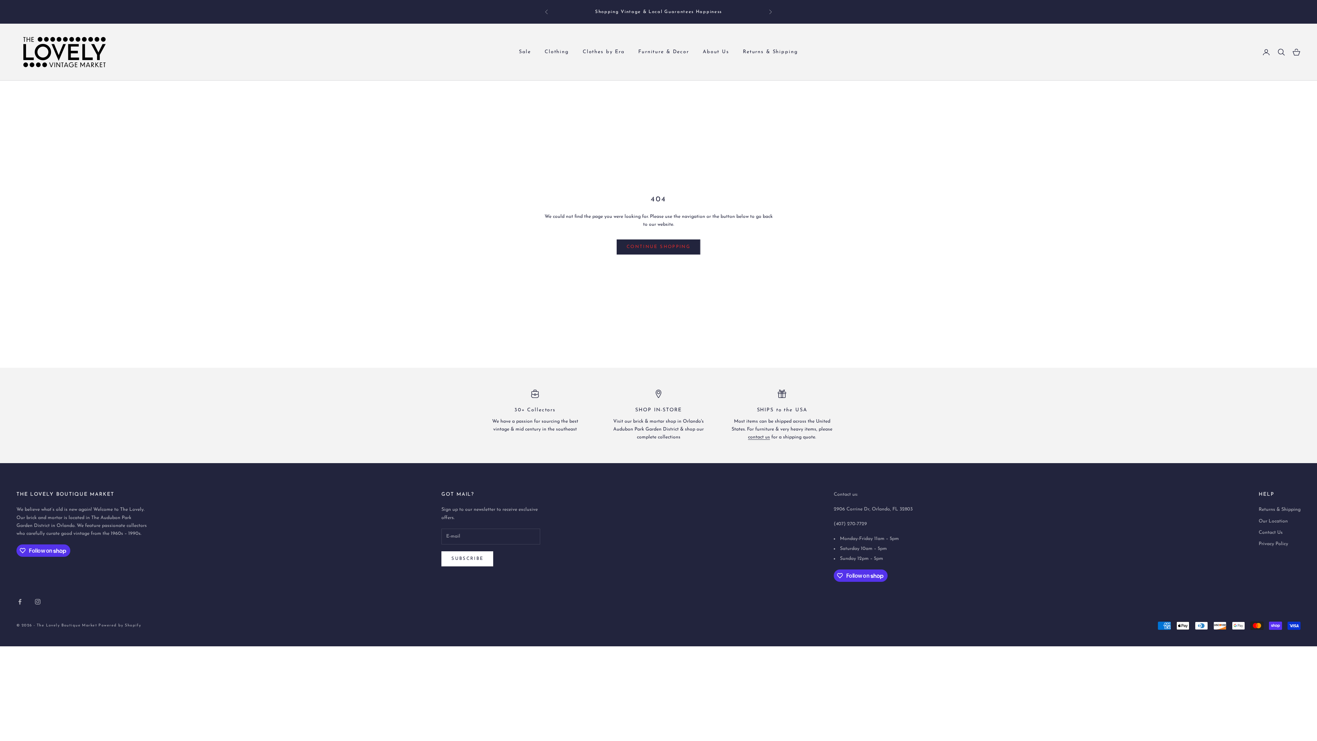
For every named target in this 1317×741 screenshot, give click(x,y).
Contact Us (1271, 532)
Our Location (1273, 521)
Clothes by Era (604, 52)
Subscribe (467, 558)
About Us (716, 52)
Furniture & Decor (663, 52)
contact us (759, 437)
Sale (525, 52)
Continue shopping (658, 247)
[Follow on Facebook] (19, 601)
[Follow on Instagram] (37, 601)
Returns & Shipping (770, 52)
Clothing (557, 52)
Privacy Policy (1273, 543)
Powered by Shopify (119, 625)
